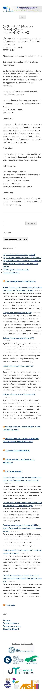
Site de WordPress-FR (11, 629)
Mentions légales (18, 644)
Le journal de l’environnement (17, 451)
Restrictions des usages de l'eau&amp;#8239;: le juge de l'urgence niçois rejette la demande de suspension (22, 528)
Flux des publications (11, 623)
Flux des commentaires (11, 626)
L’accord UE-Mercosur (11, 272)
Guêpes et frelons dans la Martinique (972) (19, 394)
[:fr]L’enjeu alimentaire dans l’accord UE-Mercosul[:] (22, 258)
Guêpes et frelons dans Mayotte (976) (17, 313)
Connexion (7, 620)
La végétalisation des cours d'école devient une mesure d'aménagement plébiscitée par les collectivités (22, 578)
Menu (22, 17)
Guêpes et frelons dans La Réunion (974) (18, 338)
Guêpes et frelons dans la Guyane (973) (18, 366)
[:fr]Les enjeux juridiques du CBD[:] (16, 269)
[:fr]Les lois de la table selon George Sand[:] (19, 255)
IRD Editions (10, 605)
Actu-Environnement (13, 471)
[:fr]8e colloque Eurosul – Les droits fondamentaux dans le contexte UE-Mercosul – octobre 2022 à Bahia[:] (22, 264)
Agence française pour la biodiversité (20, 281)
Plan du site (29, 644)
